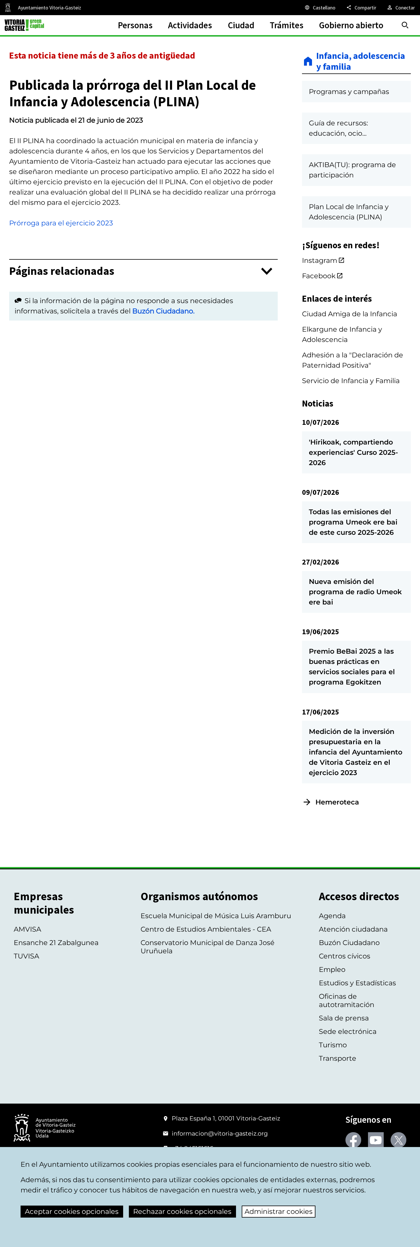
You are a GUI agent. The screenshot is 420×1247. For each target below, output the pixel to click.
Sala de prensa (344, 1018)
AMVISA (27, 929)
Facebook (318, 276)
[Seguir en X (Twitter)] (398, 1140)
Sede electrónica (348, 1031)
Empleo (332, 969)
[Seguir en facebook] (353, 1140)
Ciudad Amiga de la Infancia (349, 314)
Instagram (319, 260)
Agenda (332, 916)
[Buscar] (405, 25)
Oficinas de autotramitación (346, 1000)
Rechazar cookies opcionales (182, 1211)
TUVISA (26, 956)
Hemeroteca (337, 802)
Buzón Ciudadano (349, 942)
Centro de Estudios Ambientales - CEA (206, 929)
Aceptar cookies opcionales (72, 1211)
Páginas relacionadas (61, 271)
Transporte (337, 1058)
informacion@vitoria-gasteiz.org (220, 1133)
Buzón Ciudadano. (163, 311)
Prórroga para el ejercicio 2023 (61, 223)
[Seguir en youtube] (376, 1140)
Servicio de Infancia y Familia (351, 381)
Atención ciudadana (353, 929)
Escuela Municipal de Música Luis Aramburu (216, 916)
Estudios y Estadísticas (357, 983)
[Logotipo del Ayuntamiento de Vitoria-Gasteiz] (44, 1128)
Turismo (333, 1045)
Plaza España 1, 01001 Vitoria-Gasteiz (226, 1118)
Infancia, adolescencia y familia (360, 61)
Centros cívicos (344, 956)
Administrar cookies (279, 1211)
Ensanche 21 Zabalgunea (56, 942)
